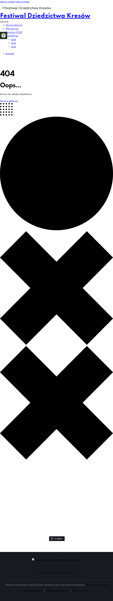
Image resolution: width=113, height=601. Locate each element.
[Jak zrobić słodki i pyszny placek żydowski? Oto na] (56, 471)
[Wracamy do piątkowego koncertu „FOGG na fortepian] (78, 487)
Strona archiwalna (81, 590)
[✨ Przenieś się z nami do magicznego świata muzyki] (34, 498)
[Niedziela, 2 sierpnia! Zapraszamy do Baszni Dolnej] (12, 474)
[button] (3, 35)
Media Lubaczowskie (96, 585)
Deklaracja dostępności (58, 590)
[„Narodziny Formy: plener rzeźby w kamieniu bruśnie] (100, 480)
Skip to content (7, 1)
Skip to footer (23, 1)
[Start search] (102, 8)
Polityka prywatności (33, 590)
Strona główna (9, 101)
